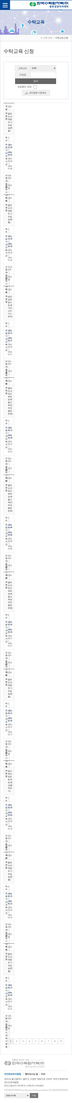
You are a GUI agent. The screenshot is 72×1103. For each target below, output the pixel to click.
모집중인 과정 (24, 86)
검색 (35, 81)
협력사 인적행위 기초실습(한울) (10, 122)
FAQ (43, 1074)
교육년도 (22, 68)
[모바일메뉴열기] (5, 5)
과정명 (22, 75)
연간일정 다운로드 (37, 92)
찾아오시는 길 (31, 1074)
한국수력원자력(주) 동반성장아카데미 (49, 5)
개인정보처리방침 (12, 1074)
